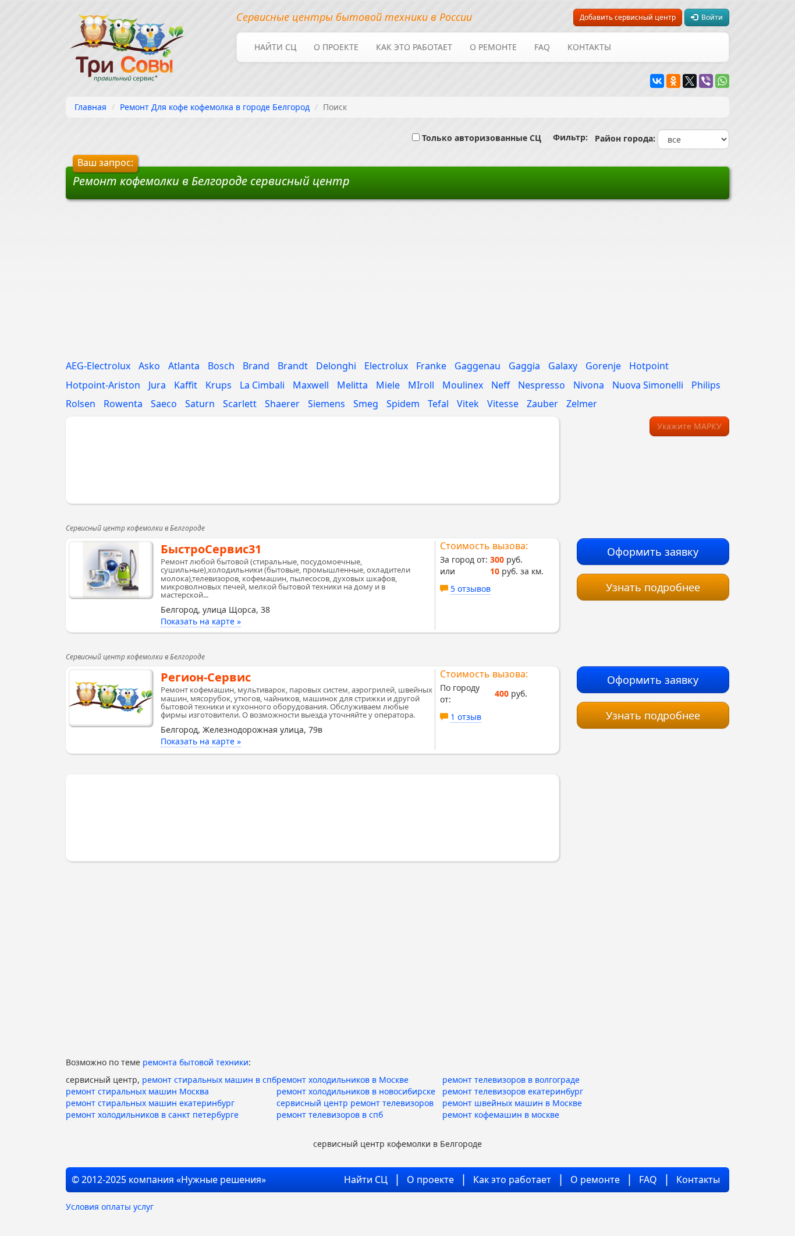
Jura (157, 385)
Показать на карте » (201, 621)
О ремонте (493, 46)
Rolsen (80, 403)
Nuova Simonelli (647, 385)
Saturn (200, 403)
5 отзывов (470, 588)
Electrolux (386, 365)
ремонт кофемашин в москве (500, 1114)
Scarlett (240, 403)
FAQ (542, 46)
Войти (710, 17)
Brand (256, 365)
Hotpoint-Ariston (103, 385)
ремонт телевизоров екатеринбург (512, 1091)
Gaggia (524, 365)
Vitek (468, 403)
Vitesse (503, 403)
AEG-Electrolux (98, 365)
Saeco (164, 403)
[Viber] (706, 81)
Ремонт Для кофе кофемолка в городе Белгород (215, 106)
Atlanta (184, 365)
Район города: (622, 138)
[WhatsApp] (722, 81)
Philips (706, 385)
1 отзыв (465, 716)
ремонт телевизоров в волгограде (511, 1079)
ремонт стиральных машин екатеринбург (150, 1102)
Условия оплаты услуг (110, 1206)
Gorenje (603, 365)
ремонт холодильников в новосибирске (355, 1091)
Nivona (588, 385)
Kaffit (185, 385)
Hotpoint (649, 365)
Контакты (589, 46)
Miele (388, 385)
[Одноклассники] (673, 81)
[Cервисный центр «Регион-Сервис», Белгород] (110, 697)
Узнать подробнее (653, 587)
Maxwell (311, 385)
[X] (690, 81)
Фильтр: (566, 137)
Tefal (438, 403)
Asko (149, 365)
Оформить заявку (652, 552)
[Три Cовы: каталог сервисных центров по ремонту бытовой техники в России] (127, 41)
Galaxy (562, 365)
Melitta (352, 385)
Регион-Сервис (206, 677)
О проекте (336, 46)
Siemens (326, 403)
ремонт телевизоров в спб (329, 1114)
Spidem (403, 403)
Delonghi (336, 365)
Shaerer (282, 403)
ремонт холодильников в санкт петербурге (152, 1114)
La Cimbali (262, 385)
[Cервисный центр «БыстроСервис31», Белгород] (110, 569)
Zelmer (581, 403)
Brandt (293, 365)
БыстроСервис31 (211, 549)
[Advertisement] (309, 283)
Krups (218, 385)
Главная (90, 106)
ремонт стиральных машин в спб (209, 1079)
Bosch (221, 365)
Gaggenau (478, 365)
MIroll (421, 385)
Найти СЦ (275, 46)
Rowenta (123, 403)
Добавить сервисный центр (628, 17)
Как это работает (414, 46)
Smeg (365, 403)
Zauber (542, 403)
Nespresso (541, 385)
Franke (431, 365)
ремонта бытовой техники (196, 1062)
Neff (500, 385)
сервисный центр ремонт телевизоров (355, 1102)
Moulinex (462, 385)
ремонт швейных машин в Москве (512, 1102)
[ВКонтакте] (657, 81)
